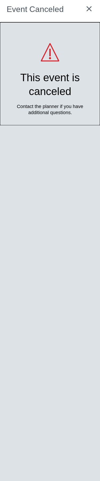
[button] (89, 9)
